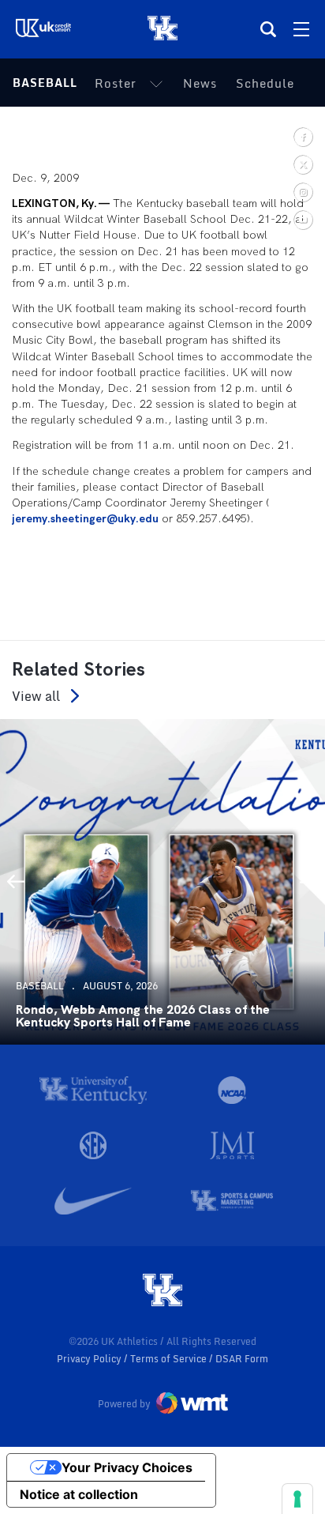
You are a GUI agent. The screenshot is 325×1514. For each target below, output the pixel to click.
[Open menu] (301, 29)
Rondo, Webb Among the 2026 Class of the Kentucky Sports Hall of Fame (143, 1016)
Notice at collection (79, 1494)
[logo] (162, 1291)
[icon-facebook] (302, 136)
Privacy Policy (90, 1358)
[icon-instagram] (302, 191)
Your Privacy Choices (127, 1467)
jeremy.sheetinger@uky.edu (85, 518)
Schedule (265, 82)
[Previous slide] (16, 882)
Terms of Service (169, 1358)
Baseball (45, 82)
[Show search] (268, 29)
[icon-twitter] (302, 164)
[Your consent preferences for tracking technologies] (297, 1499)
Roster (115, 82)
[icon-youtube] (302, 219)
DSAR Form (241, 1358)
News (200, 82)
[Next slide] (309, 882)
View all (36, 695)
